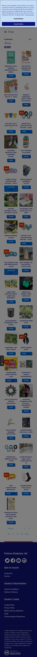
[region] (18, 13)
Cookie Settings (18, 18)
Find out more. (29, 15)
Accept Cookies (18, 24)
